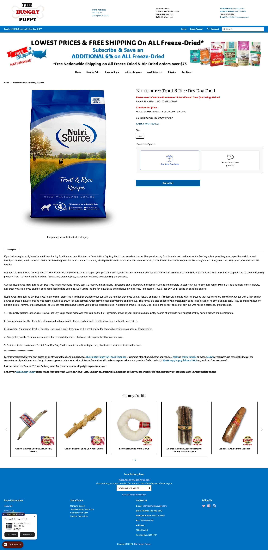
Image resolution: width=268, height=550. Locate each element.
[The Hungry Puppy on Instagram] (214, 506)
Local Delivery (154, 72)
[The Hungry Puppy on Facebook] (208, 506)
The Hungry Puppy (26, 371)
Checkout (214, 29)
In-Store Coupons (133, 72)
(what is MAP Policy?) (147, 124)
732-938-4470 (232, 8)
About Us (8, 506)
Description (11, 250)
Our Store (186, 72)
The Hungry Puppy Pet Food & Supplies (106, 357)
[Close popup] (34, 516)
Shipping (172, 72)
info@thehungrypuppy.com (234, 17)
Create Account (196, 29)
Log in (183, 29)
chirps (185, 357)
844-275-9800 (233, 11)
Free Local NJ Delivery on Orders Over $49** (23, 29)
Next (262, 429)
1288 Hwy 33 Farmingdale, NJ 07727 (100, 13)
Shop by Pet (92, 72)
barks (176, 357)
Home (78, 72)
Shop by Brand (112, 72)
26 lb (140, 136)
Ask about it (27, 535)
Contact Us (9, 511)
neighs (193, 357)
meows (210, 357)
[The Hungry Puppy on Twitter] (203, 506)
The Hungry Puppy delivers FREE (180, 360)
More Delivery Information (134, 495)
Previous (6, 429)
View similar (11, 535)
